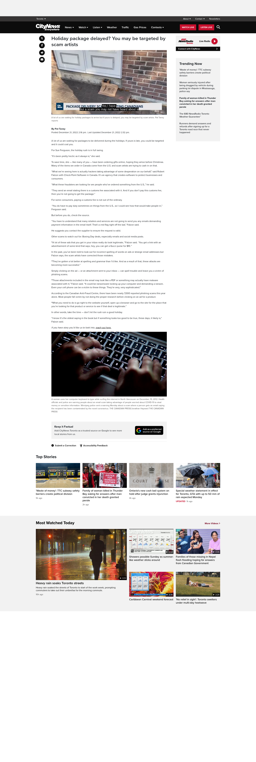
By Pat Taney (58, 128)
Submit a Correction (65, 445)
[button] (187, 18)
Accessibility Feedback (95, 445)
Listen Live (206, 27)
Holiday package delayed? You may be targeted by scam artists (108, 42)
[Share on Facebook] (42, 45)
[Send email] (42, 60)
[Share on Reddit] (42, 52)
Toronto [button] (39, 19)
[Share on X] (42, 38)
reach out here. (103, 327)
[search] (218, 27)
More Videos (211, 523)
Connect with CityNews (189, 49)
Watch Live (188, 27)
